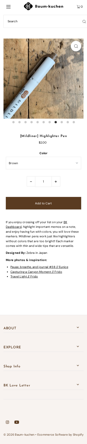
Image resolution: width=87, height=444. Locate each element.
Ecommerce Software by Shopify (60, 435)
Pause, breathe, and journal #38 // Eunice (39, 267)
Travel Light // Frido (24, 276)
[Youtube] (16, 423)
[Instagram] (7, 423)
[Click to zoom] (76, 46)
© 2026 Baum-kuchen (19, 435)
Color (43, 153)
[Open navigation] (14, 6)
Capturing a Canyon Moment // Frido (36, 272)
